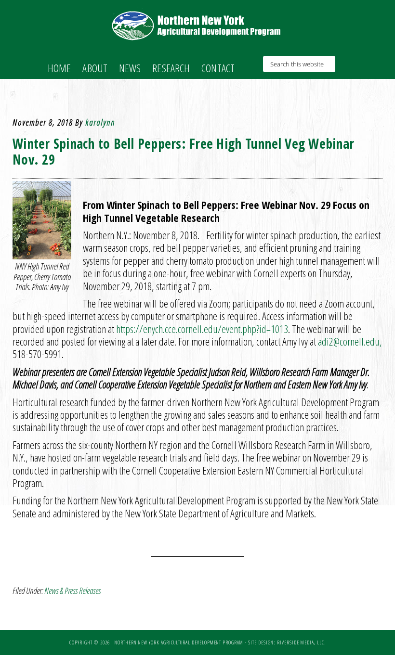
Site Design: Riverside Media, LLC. (287, 642)
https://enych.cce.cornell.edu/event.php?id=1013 (202, 328)
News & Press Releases (72, 590)
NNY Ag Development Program (197, 25)
